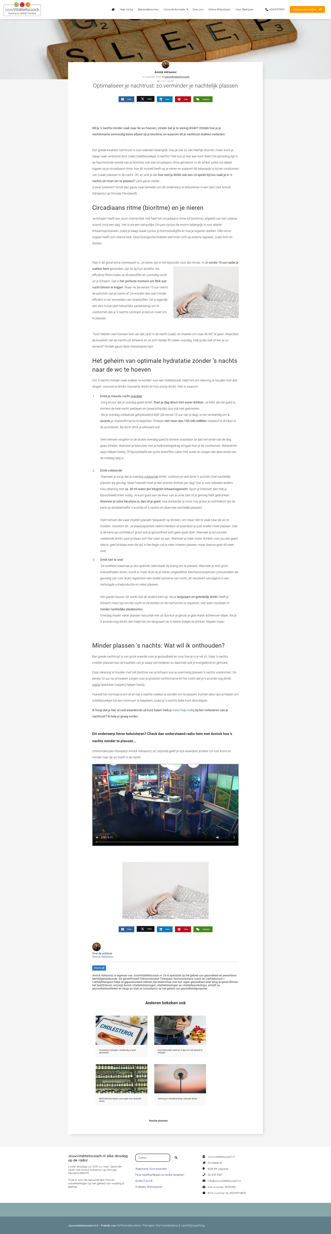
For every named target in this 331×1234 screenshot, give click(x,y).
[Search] (176, 1158)
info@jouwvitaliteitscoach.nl (224, 1180)
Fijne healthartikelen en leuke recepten (159, 1174)
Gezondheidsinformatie (176, 76)
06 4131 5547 (215, 1174)
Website (97, 968)
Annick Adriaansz (166, 72)
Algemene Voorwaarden (151, 1168)
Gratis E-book (144, 1180)
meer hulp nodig (184, 710)
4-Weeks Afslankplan (148, 1186)
